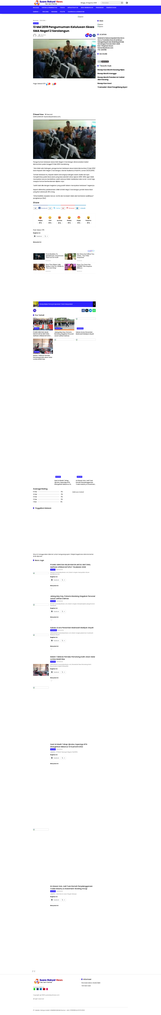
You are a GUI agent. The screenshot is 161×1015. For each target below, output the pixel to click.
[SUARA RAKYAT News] (48, 3)
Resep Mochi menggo (107, 73)
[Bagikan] (94, 35)
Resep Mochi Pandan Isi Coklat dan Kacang (111, 78)
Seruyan (36, 328)
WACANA (36, 23)
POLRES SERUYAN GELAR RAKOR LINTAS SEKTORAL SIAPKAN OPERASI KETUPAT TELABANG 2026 (41, 334)
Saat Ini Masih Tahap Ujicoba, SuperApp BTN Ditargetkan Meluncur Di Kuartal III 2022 (62, 482)
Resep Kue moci (105, 83)
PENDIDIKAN (80, 328)
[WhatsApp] (94, 310)
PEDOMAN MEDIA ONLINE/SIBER (90, 983)
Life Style (107, 66)
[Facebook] (83, 310)
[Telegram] (90, 310)
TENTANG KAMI (86, 986)
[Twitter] (86, 310)
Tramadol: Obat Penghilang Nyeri (112, 87)
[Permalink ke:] (35, 35)
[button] (122, 2)
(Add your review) (78, 492)
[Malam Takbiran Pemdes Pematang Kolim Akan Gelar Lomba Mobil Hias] (43, 346)
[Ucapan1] (80, 17)
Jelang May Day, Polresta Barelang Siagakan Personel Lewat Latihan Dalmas (64, 334)
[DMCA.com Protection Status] (103, 61)
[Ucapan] (100, 24)
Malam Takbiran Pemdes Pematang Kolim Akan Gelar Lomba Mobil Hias (42, 357)
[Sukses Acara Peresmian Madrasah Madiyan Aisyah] (86, 324)
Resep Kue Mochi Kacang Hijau (111, 69)
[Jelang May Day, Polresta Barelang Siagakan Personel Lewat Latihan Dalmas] (64, 324)
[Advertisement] (64, 100)
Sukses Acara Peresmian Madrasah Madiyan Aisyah (85, 333)
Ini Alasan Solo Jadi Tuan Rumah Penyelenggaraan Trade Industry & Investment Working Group (85, 482)
